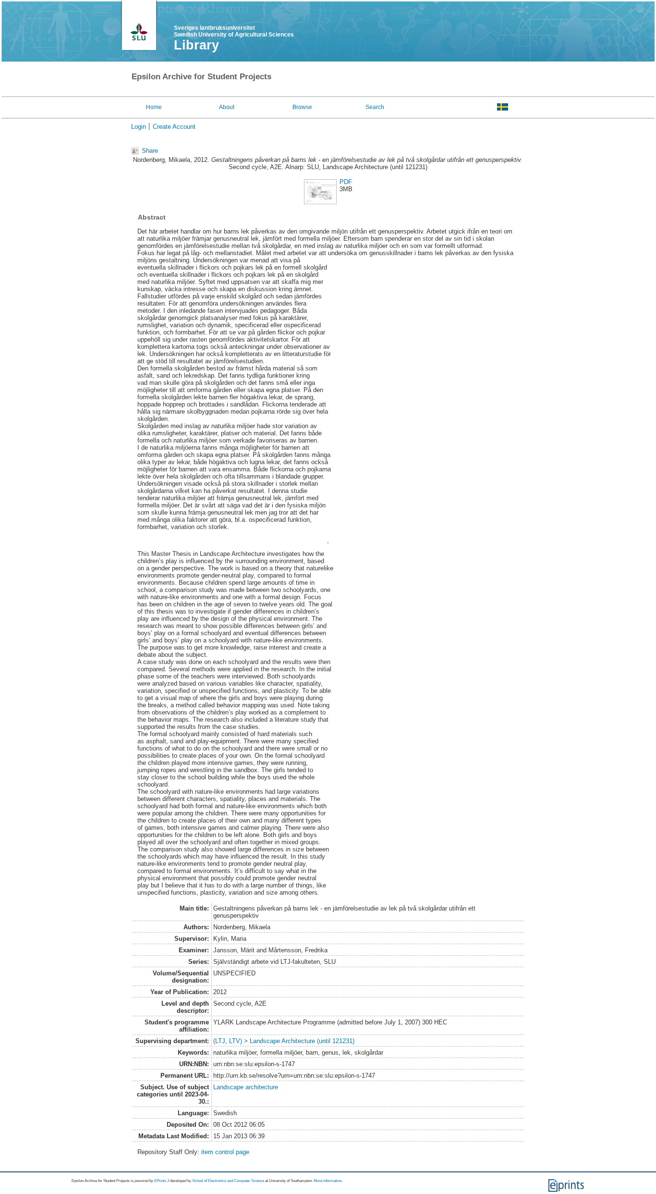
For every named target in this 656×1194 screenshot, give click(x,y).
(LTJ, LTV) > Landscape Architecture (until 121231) (283, 1041)
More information (327, 1181)
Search (374, 107)
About (226, 107)
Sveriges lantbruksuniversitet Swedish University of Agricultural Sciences (234, 31)
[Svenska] (502, 106)
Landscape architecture (245, 1087)
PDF (346, 181)
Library (196, 45)
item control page (225, 1152)
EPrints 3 (161, 1181)
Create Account (174, 126)
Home (154, 107)
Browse (302, 107)
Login (138, 126)
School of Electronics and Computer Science (228, 1181)
